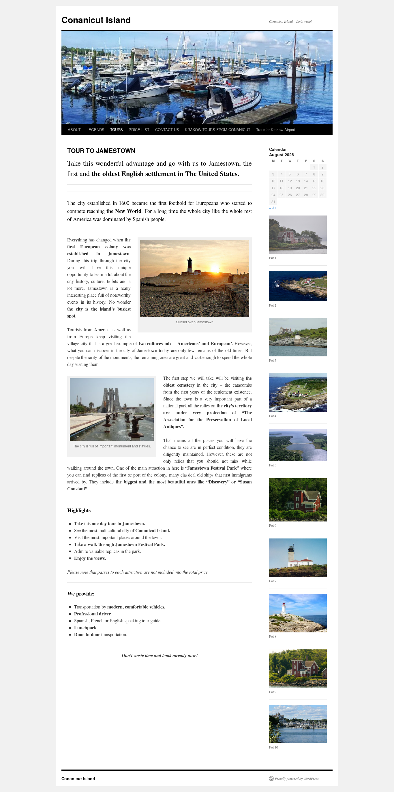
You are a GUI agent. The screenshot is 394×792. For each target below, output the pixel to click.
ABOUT (74, 129)
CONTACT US (167, 129)
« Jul (273, 207)
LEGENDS (95, 129)
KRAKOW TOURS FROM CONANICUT (217, 129)
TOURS (116, 129)
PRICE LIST (139, 129)
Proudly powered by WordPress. (297, 778)
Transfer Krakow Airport (275, 129)
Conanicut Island (96, 19)
